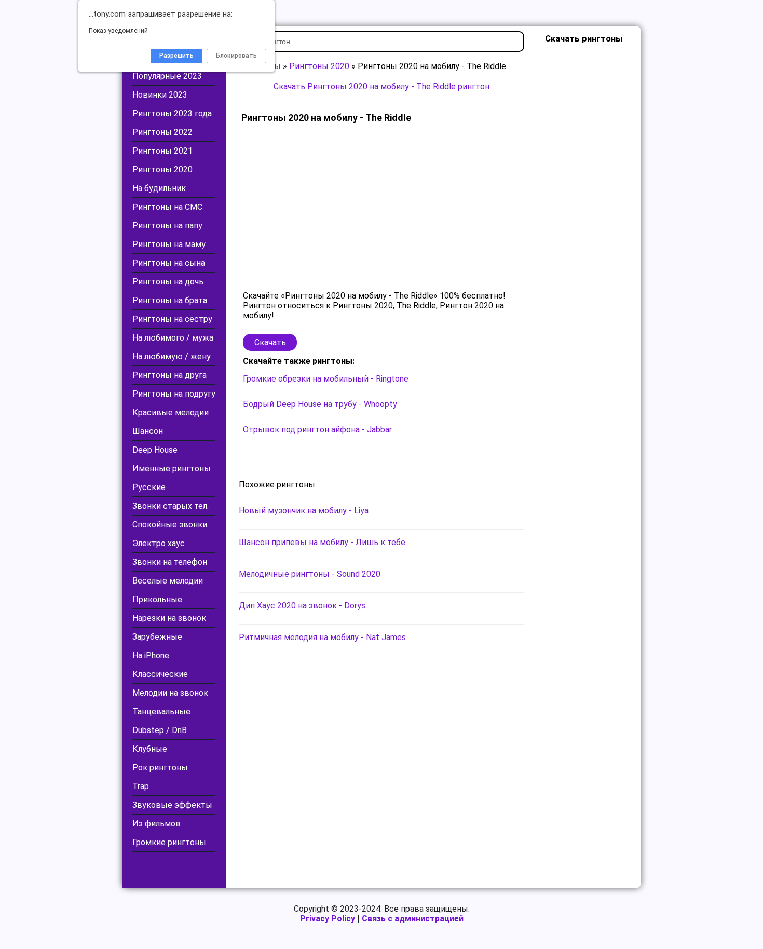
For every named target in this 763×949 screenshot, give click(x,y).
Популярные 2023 (167, 76)
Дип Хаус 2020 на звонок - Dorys (302, 606)
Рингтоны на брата (169, 300)
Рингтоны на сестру (172, 319)
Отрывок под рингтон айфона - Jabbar (317, 430)
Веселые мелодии (167, 581)
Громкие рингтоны (169, 842)
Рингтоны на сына (168, 263)
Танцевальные (161, 711)
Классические (160, 674)
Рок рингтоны (160, 767)
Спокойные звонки (169, 525)
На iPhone (150, 655)
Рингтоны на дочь (167, 282)
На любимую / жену (171, 356)
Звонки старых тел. (170, 506)
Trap (140, 786)
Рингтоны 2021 (162, 151)
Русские (149, 487)
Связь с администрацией (413, 919)
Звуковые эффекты (172, 805)
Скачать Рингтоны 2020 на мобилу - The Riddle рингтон (381, 86)
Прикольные (157, 599)
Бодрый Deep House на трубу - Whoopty (320, 404)
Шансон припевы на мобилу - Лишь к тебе (322, 542)
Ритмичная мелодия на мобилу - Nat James (322, 637)
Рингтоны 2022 (162, 132)
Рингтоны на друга (169, 375)
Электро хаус (158, 543)
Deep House (155, 450)
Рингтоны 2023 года (172, 113)
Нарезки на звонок (169, 618)
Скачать (270, 342)
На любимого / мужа (172, 338)
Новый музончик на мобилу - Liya (304, 511)
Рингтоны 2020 (162, 169)
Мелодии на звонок (170, 693)
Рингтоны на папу (167, 226)
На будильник (159, 188)
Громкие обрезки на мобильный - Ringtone (325, 379)
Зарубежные (157, 637)
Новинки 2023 (159, 95)
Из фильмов (156, 824)
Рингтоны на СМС (167, 207)
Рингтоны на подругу (173, 394)
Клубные (149, 749)
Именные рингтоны (171, 468)
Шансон (147, 431)
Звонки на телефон (169, 562)
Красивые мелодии (170, 412)
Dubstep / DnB (159, 730)
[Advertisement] (381, 207)
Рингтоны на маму (169, 244)
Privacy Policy (327, 919)
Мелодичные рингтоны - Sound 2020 (309, 574)
